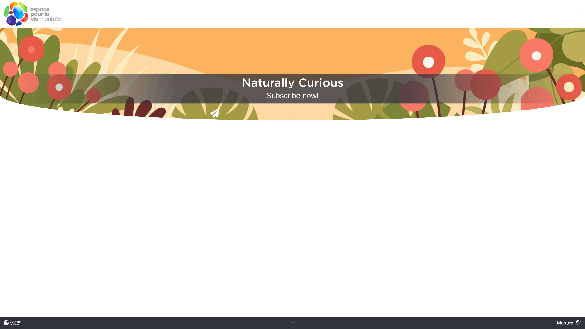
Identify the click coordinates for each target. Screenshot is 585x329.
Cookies (292, 323)
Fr (579, 13)
